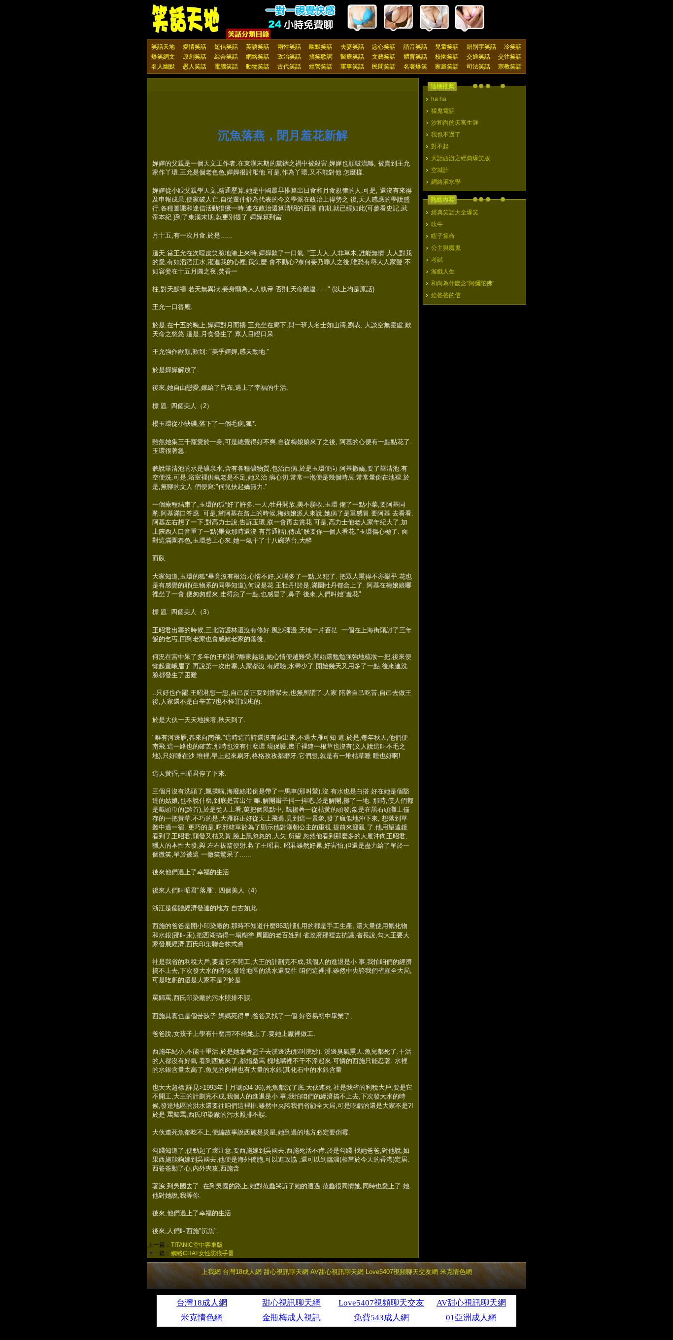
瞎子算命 (443, 236)
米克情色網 (456, 1271)
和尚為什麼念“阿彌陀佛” (462, 283)
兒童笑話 (447, 46)
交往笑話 (510, 56)
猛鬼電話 (443, 110)
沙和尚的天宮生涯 (454, 122)
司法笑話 (478, 66)
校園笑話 (447, 56)
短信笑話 (226, 46)
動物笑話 (257, 66)
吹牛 (437, 224)
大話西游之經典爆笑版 (460, 158)
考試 (437, 259)
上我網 (211, 1271)
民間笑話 (384, 66)
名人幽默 (163, 66)
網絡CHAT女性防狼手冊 (202, 1253)
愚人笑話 (194, 66)
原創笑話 (194, 56)
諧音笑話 (415, 46)
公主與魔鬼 (446, 247)
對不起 (440, 146)
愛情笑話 (194, 46)
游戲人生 (443, 271)
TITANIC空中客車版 (197, 1244)
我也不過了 (446, 134)
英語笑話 (257, 46)
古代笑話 (289, 66)
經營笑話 (321, 66)
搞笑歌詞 (321, 56)
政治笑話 (289, 56)
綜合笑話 (226, 56)
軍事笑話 (352, 66)
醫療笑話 (352, 56)
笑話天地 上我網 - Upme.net (186, 19)
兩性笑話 (289, 46)
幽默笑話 (321, 46)
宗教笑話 (510, 66)
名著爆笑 (415, 66)
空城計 (440, 170)
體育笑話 (415, 56)
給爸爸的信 (446, 295)
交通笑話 (478, 56)
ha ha (438, 99)
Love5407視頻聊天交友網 (402, 1271)
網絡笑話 (257, 56)
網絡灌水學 (446, 181)
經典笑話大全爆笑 (454, 212)
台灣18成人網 (242, 1271)
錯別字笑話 (481, 46)
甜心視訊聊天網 (286, 1271)
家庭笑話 (447, 66)
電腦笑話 (226, 66)
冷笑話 (513, 46)
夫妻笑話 (352, 46)
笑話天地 (163, 46)
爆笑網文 (163, 56)
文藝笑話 (384, 56)
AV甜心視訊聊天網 (337, 1271)
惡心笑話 (384, 46)
